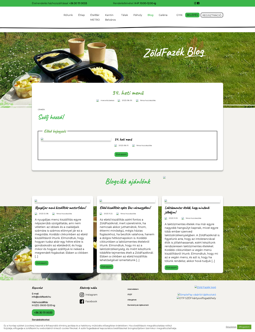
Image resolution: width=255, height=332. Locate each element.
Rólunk (68, 15)
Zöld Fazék (40, 16)
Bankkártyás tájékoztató (138, 305)
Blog (150, 15)
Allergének (132, 300)
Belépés (192, 15)
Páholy (137, 15)
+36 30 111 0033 (78, 3)
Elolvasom (121, 154)
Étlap (81, 15)
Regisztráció (211, 15)
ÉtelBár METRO (95, 17)
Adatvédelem (133, 289)
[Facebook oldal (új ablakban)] (198, 3)
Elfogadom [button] (244, 327)
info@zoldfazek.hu (41, 296)
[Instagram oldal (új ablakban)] (195, 3)
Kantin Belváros (110, 17)
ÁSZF (130, 294)
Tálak (124, 15)
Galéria (163, 15)
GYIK (179, 15)
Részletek (231, 327)
